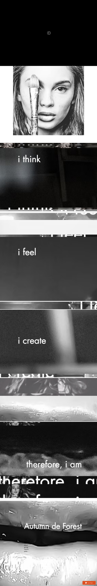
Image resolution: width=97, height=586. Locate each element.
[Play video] (49, 33)
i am (25, 539)
